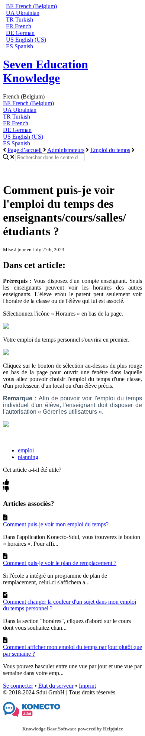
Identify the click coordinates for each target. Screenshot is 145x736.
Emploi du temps (110, 150)
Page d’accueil (24, 150)
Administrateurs (65, 150)
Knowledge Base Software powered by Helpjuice (72, 729)
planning (28, 457)
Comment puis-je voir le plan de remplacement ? (59, 563)
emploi (26, 450)
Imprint (87, 685)
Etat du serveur (56, 685)
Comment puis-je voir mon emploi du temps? (56, 524)
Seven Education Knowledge (45, 71)
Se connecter (18, 685)
